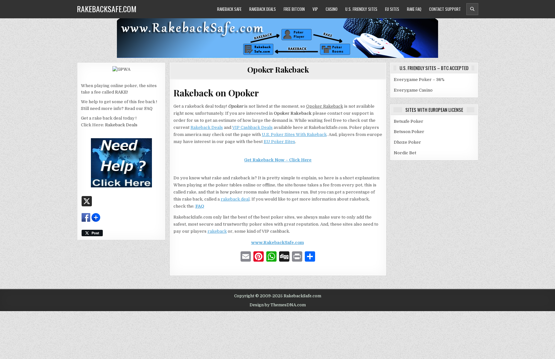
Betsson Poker (409, 131)
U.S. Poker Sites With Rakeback (294, 134)
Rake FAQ (414, 9)
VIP (315, 9)
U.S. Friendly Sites (361, 9)
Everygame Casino (413, 90)
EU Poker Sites (279, 141)
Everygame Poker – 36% (419, 79)
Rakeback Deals (262, 9)
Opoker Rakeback (278, 69)
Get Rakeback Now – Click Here (278, 159)
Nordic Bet (405, 152)
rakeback (217, 231)
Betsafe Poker (408, 121)
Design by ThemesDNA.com (278, 305)
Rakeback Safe (229, 9)
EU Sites (392, 9)
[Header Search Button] (472, 9)
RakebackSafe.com (107, 8)
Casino (332, 9)
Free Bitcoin (294, 9)
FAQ (148, 108)
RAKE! (121, 92)
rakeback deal (235, 199)
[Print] (297, 257)
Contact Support (445, 9)
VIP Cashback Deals (252, 127)
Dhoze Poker (407, 142)
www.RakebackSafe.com (277, 242)
